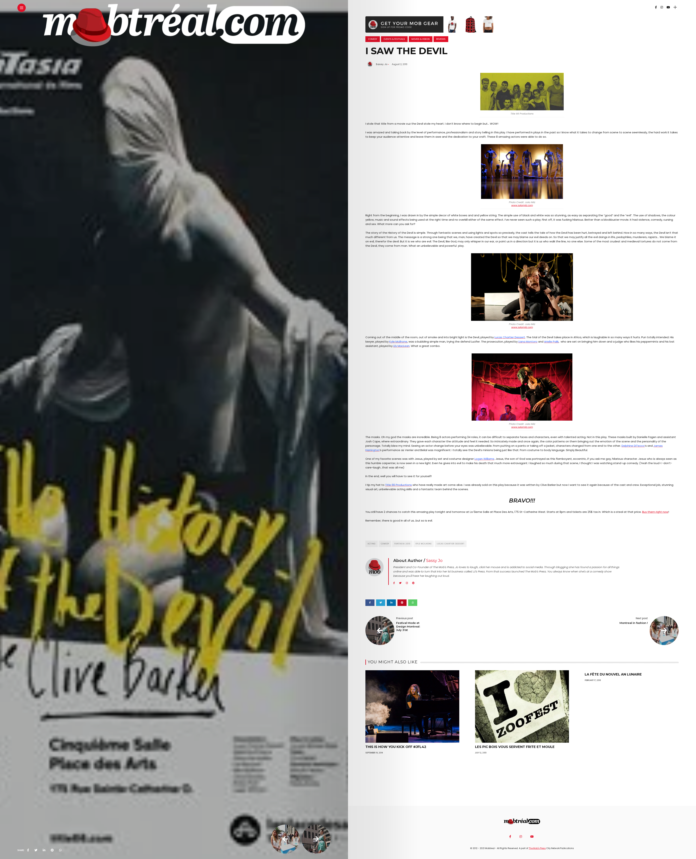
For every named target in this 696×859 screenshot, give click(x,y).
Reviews (441, 39)
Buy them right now (655, 512)
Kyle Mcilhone (424, 543)
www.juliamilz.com (522, 205)
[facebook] (28, 850)
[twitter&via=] (35, 850)
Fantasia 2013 (402, 543)
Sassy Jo (382, 64)
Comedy (372, 39)
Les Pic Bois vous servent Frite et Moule (515, 747)
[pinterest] (52, 850)
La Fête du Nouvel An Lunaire (613, 674)
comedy (385, 543)
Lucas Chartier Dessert (450, 543)
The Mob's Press (537, 848)
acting (372, 543)
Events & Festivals (394, 39)
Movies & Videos (420, 39)
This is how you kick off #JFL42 (395, 747)
